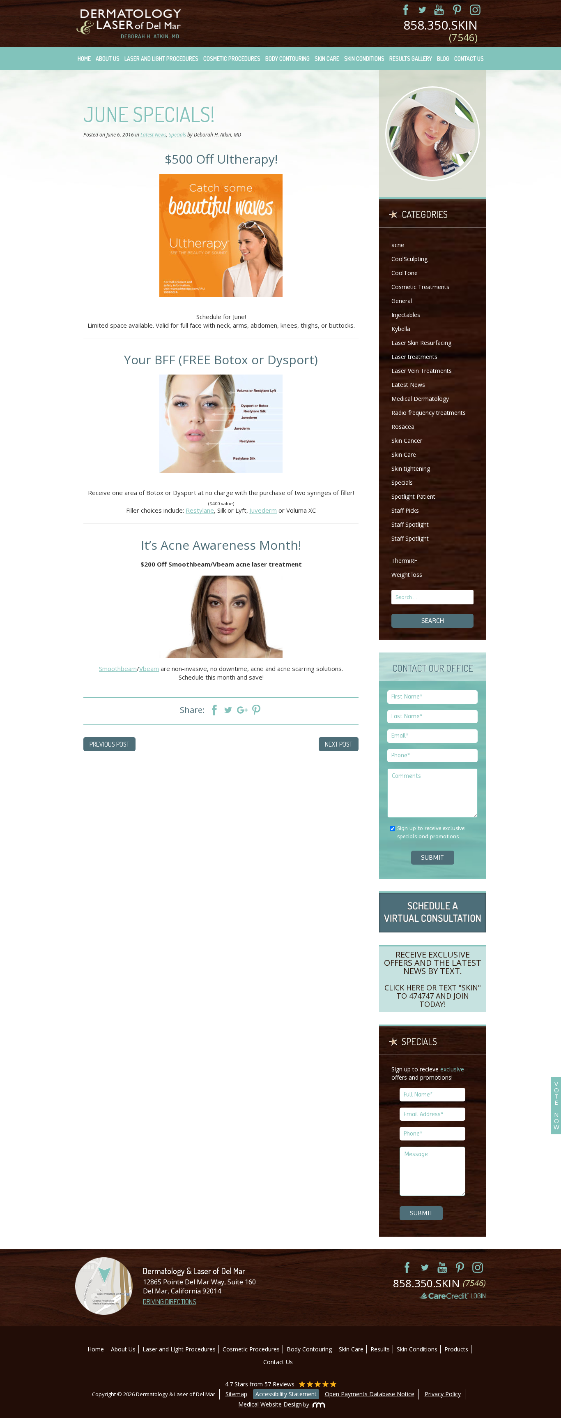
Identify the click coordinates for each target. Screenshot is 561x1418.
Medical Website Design (270, 1404)
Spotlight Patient (413, 496)
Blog (443, 58)
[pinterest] (454, 10)
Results (380, 1349)
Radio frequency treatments (428, 412)
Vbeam (149, 668)
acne (397, 245)
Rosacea (402, 426)
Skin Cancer (406, 440)
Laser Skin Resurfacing (421, 343)
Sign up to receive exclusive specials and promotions (430, 832)
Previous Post (109, 744)
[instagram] (472, 10)
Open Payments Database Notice (369, 1394)
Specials (177, 134)
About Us (108, 58)
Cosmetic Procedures (231, 58)
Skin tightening (410, 468)
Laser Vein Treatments (421, 371)
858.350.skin (440, 31)
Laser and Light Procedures (161, 58)
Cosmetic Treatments (420, 287)
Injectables (405, 315)
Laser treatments (414, 357)
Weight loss (406, 574)
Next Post (338, 744)
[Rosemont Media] (316, 1404)
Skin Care (327, 58)
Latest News (153, 134)
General (401, 301)
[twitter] (418, 10)
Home (84, 58)
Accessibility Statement (286, 1394)
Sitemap (236, 1394)
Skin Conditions (364, 58)
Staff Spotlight (410, 524)
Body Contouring (287, 58)
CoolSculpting (409, 259)
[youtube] (436, 10)
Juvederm (263, 510)
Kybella (400, 329)
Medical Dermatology (420, 398)
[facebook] (400, 10)
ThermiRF (404, 560)
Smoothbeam (118, 668)
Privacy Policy (443, 1394)
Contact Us (469, 58)
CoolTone (404, 273)
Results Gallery (410, 58)
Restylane (200, 510)
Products (456, 1349)
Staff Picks (405, 510)
